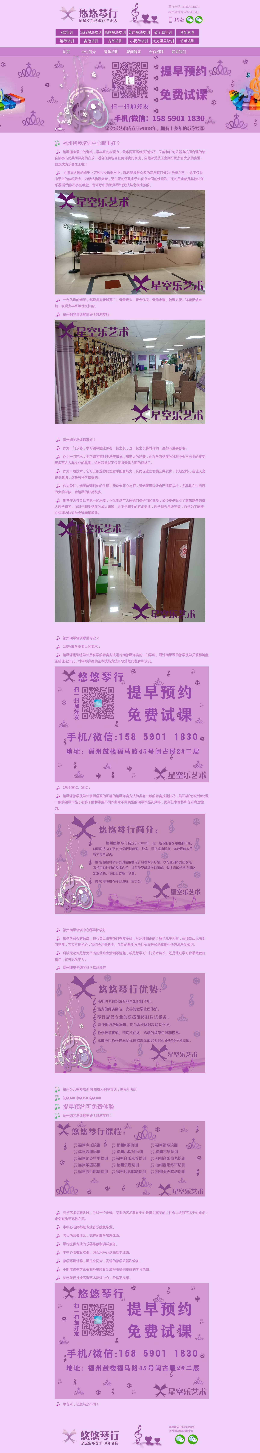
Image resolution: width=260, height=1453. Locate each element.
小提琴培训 (139, 41)
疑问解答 (134, 52)
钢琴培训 (67, 41)
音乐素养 (187, 32)
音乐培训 (111, 52)
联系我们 (179, 52)
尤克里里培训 (163, 41)
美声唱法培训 (139, 32)
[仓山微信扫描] (193, 1439)
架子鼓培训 (163, 32)
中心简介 (88, 52)
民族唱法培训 (115, 32)
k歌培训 (67, 32)
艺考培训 (187, 41)
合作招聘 (156, 52)
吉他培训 (91, 41)
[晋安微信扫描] (180, 1439)
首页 (66, 52)
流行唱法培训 (91, 32)
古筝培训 (115, 41)
